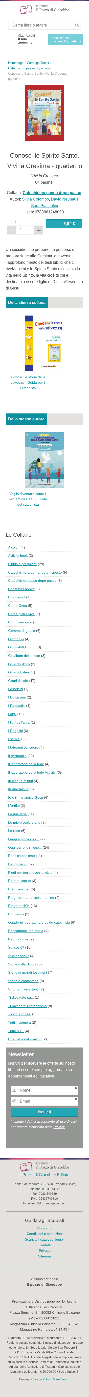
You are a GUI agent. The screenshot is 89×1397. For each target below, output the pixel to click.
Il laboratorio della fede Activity (32, 772)
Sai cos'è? (16, 947)
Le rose (14, 831)
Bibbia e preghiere (22, 564)
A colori (14, 547)
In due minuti (18, 789)
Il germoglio (17, 756)
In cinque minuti (20, 781)
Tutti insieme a (19, 1022)
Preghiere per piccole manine (31, 898)
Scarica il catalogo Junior (44, 1239)
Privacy (59, 1127)
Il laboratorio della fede (26, 764)
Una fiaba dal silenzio (25, 1039)
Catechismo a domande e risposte (35, 572)
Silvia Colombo (35, 199)
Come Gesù (17, 606)
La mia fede (17, 814)
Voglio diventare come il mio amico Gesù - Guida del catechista (28, 499)
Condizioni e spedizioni (45, 1234)
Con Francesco (20, 622)
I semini (14, 739)
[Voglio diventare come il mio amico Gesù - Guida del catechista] (44, 460)
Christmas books (21, 589)
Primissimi (16, 914)
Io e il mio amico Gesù (25, 797)
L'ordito (14, 806)
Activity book (18, 555)
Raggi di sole (18, 939)
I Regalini (15, 731)
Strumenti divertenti (23, 989)
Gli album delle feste (24, 656)
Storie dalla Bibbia (22, 964)
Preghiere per (19, 889)
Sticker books (18, 956)
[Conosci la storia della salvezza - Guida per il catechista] (44, 343)
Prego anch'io (19, 906)
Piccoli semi (17, 864)
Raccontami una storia (25, 931)
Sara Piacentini (44, 206)
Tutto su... (16, 1031)
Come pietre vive (21, 614)
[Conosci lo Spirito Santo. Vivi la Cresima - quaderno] (44, 112)
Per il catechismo (21, 856)
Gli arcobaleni (19, 672)
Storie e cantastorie (23, 981)
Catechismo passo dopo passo (32, 580)
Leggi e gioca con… (23, 839)
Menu (6, 9)
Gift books (16, 639)
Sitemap (44, 1256)
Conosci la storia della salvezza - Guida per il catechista (28, 382)
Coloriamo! (16, 597)
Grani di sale (18, 681)
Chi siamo (44, 1228)
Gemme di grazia (21, 631)
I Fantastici (16, 706)
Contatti (45, 1245)
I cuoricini (15, 689)
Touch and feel (19, 1014)
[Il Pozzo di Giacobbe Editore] (44, 9)
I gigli (12, 714)
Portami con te (19, 881)
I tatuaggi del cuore (23, 747)
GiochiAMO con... (22, 647)
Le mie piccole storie (24, 822)
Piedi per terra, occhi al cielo (30, 872)
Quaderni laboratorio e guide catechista (39, 922)
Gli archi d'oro (19, 664)
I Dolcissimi (17, 697)
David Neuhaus (64, 199)
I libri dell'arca (19, 722)
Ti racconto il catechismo (27, 1006)
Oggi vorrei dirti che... (25, 847)
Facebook (10, 39)
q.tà (14, 223)
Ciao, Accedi (26, 39)
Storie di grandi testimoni (27, 972)
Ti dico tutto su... (21, 997)
